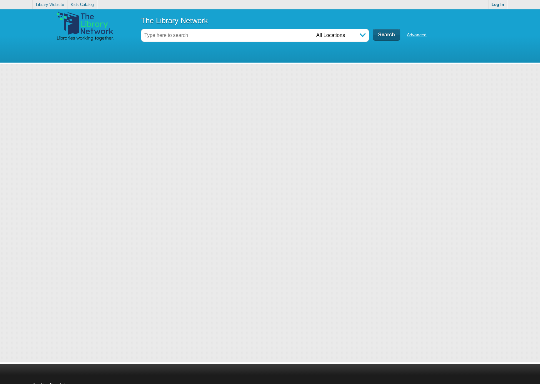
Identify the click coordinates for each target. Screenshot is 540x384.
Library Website (50, 4)
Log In (498, 4)
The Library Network (174, 20)
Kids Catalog (82, 4)
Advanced (417, 34)
